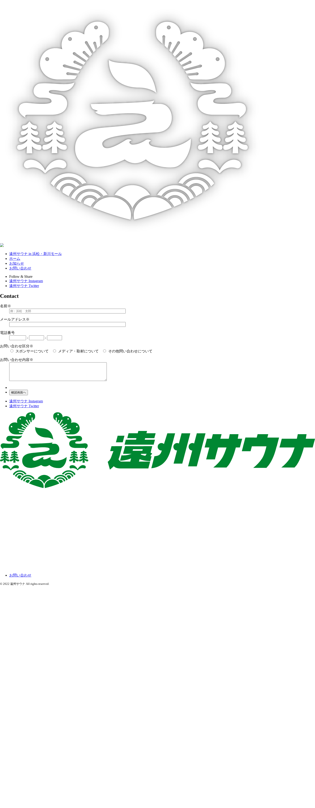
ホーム (14, 259)
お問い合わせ (20, 268)
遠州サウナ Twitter (24, 286)
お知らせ (16, 263)
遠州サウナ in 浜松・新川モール (35, 254)
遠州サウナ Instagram (26, 281)
